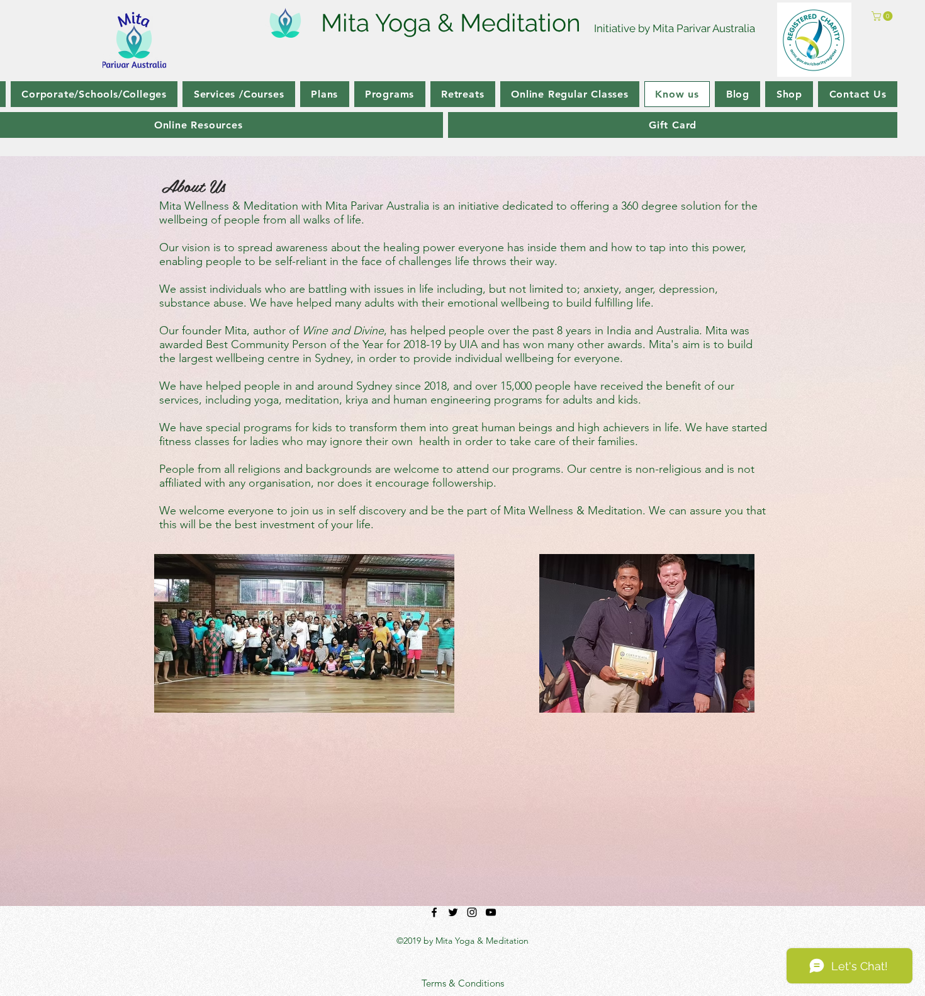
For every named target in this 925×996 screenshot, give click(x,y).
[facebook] (434, 912)
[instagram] (472, 912)
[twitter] (453, 912)
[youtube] (491, 912)
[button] (883, 16)
